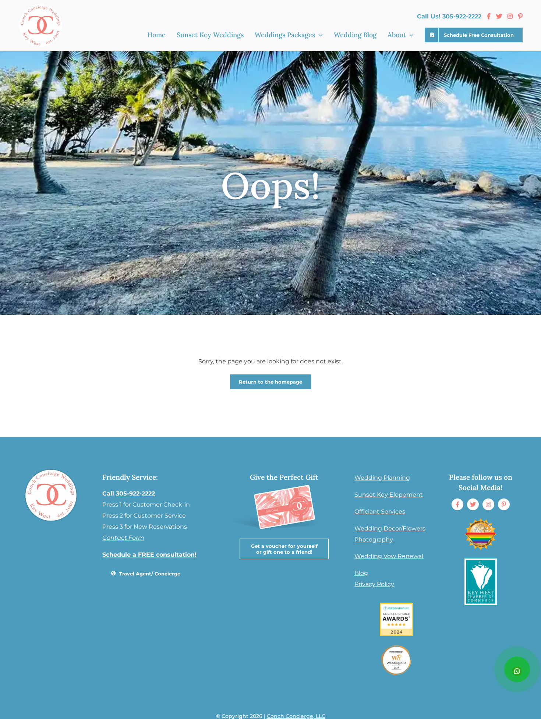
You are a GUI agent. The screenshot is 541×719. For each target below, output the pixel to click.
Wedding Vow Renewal (388, 556)
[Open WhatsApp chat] (517, 669)
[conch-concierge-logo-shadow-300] (51, 469)
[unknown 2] (480, 520)
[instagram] (488, 504)
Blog (361, 573)
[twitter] (473, 504)
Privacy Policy (374, 584)
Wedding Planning (382, 477)
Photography (373, 539)
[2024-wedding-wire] (396, 605)
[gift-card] (283, 481)
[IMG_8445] (396, 646)
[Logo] (480, 560)
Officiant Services (379, 511)
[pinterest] (504, 504)
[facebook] (457, 504)
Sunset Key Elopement (388, 494)
